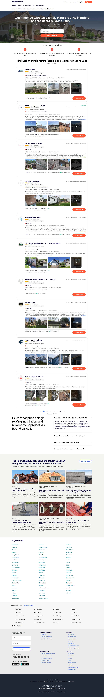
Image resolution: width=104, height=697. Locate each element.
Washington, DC (76, 622)
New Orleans (43, 547)
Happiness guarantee (73, 667)
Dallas (67, 565)
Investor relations (72, 662)
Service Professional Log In (48, 653)
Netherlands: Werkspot (61, 681)
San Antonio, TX (76, 619)
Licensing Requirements (74, 648)
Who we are (71, 656)
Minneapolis (42, 560)
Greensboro (42, 583)
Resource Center (72, 639)
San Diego (15, 565)
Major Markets (17, 541)
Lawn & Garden (27, 5)
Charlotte (42, 580)
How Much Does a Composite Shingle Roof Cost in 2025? (24, 490)
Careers (70, 658)
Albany (41, 572)
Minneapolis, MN (38, 616)
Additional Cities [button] (16, 625)
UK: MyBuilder (71, 681)
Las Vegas (42, 570)
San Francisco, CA (39, 622)
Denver (14, 572)
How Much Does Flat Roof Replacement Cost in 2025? (21, 521)
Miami (13, 585)
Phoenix (14, 547)
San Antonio (69, 575)
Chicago (14, 595)
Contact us (70, 665)
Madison (68, 590)
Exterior (19, 5)
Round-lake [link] (22, 8)
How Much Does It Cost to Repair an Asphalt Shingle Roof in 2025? (78, 491)
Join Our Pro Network (47, 656)
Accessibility (59, 686)
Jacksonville (15, 583)
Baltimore (42, 550)
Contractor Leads (46, 660)
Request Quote (79, 98)
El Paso (68, 567)
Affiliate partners (72, 669)
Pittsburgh (69, 552)
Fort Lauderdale (17, 580)
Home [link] (13, 8)
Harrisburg (69, 547)
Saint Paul (42, 562)
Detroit (41, 555)
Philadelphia (69, 550)
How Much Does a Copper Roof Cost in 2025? (51, 491)
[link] (52, 71)
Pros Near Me (71, 643)
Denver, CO (18, 612)
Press (69, 660)
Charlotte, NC (38, 609)
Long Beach (15, 555)
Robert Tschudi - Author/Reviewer (48, 486)
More (33, 5)
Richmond (69, 583)
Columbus (42, 595)
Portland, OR (38, 619)
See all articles (85, 461)
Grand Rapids (43, 557)
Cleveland (42, 593)
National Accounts (46, 662)
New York (42, 575)
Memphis (68, 557)
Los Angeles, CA (57, 612)
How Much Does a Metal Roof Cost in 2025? (51, 523)
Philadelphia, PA (20, 619)
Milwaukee (69, 593)
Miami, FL (74, 612)
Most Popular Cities (16, 605)
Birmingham (15, 545)
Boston (41, 552)
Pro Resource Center (47, 658)
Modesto (14, 560)
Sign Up (88, 2)
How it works (71, 653)
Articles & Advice (40, 5)
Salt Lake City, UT (58, 619)
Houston (68, 572)
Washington (15, 578)
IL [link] (17, 8)
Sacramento (15, 562)
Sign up (21, 649)
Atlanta (14, 593)
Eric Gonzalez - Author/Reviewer (75, 486)
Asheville (41, 578)
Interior (14, 5)
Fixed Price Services (46, 639)
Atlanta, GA (18, 609)
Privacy (43, 686)
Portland (68, 545)
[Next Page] (64, 411)
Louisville (41, 545)
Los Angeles (15, 557)
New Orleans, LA (57, 616)
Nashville (68, 560)
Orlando (14, 588)
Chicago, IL (56, 609)
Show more (83, 119)
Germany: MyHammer (43, 681)
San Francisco (16, 567)
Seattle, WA (56, 622)
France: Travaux (33, 681)
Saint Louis (42, 567)
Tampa (14, 590)
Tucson (14, 550)
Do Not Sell (53, 686)
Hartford (14, 575)
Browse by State (28, 605)
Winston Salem (43, 588)
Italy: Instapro (52, 681)
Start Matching (52, 35)
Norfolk (68, 580)
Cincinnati (42, 590)
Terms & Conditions (60, 688)
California (48, 686)
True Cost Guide (72, 636)
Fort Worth (69, 570)
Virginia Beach (70, 585)
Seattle (68, 588)
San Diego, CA (19, 622)
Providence (69, 555)
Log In (80, 2)
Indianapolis (15, 598)
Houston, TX (37, 612)
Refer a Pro (70, 641)
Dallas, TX (74, 609)
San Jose (14, 570)
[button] (30, 88)
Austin (68, 562)
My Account (71, 634)
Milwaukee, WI (19, 616)
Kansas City (42, 565)
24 (60, 411)
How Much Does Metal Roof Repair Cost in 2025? (77, 521)
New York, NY (75, 616)
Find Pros (44, 634)
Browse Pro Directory (47, 636)
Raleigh (41, 585)
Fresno (14, 552)
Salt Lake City (70, 578)
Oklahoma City (43, 598)
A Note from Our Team (73, 645)
